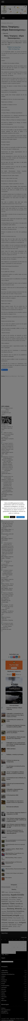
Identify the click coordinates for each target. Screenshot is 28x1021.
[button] (6, 517)
